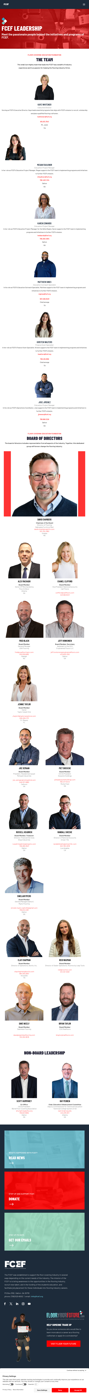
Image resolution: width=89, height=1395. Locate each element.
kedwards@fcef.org (44, 235)
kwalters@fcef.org (44, 354)
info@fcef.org (37, 1296)
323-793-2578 (65, 846)
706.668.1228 (44, 419)
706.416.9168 (44, 359)
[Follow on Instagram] (23, 1303)
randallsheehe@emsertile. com (64, 844)
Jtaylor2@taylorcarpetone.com (24, 716)
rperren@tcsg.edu (65, 1111)
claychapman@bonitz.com (24, 971)
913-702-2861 (44, 531)
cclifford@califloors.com (65, 593)
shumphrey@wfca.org (24, 1111)
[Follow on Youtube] (29, 1303)
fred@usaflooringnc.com (24, 652)
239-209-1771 (24, 718)
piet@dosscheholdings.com (64, 780)
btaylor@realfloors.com (65, 1035)
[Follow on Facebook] (4, 1303)
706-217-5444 (65, 782)
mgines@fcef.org (45, 294)
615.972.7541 (44, 122)
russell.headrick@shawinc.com (24, 844)
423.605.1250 (65, 654)
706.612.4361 (24, 910)
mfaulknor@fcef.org (44, 177)
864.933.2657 (24, 973)
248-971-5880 (24, 782)
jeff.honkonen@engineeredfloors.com (65, 652)
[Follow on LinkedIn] (17, 1303)
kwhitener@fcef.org (44, 117)
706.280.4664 (44, 239)
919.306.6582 (24, 654)
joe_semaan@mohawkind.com (24, 780)
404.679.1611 (64, 1113)
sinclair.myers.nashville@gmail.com (24, 908)
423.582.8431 (65, 595)
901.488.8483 (44, 299)
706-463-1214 (44, 180)
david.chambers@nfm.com (44, 529)
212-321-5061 (65, 972)
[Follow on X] (11, 1303)
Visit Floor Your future (63, 1343)
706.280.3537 (24, 846)
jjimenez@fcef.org (44, 414)
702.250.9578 (24, 1037)
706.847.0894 (24, 1113)
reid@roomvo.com (65, 970)
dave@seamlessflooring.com (24, 1035)
